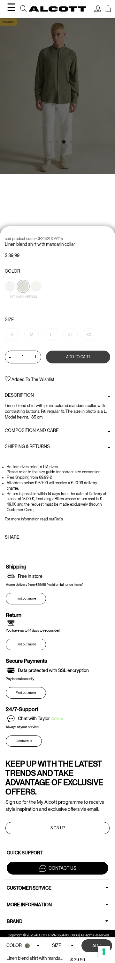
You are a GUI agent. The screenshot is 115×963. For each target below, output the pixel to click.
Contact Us (62, 867)
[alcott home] (57, 9)
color (12, 271)
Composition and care (32, 430)
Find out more (26, 598)
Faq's (58, 519)
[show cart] (108, 9)
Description (19, 395)
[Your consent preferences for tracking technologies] (104, 952)
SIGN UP (57, 828)
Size (9, 319)
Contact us (24, 741)
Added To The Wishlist (32, 379)
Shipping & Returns (27, 446)
